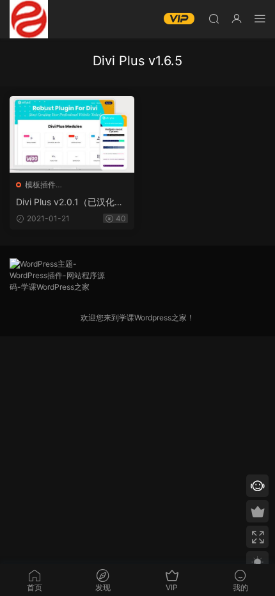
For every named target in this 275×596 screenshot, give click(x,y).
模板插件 (40, 184)
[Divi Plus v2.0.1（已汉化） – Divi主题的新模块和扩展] (72, 134)
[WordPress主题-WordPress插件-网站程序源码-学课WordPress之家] (29, 19)
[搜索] (213, 18)
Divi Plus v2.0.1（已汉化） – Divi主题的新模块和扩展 (69, 202)
